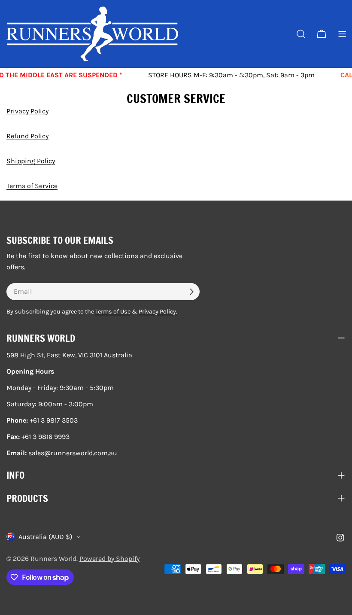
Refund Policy (27, 136)
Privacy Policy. (158, 311)
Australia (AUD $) (45, 537)
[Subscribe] (191, 291)
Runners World (53, 558)
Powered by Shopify (109, 558)
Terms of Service (32, 186)
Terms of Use (112, 311)
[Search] (301, 34)
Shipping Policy (30, 161)
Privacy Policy (27, 111)
